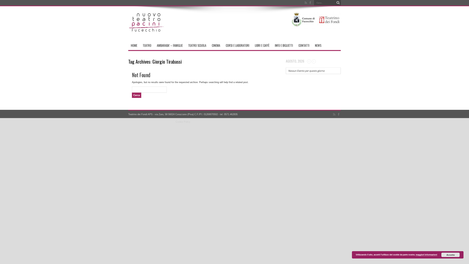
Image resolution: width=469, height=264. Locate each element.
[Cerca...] (338, 3)
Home (134, 45)
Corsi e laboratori (237, 45)
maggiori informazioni (426, 254)
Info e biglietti (284, 45)
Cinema (216, 45)
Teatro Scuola (197, 45)
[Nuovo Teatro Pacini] (146, 31)
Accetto (450, 254)
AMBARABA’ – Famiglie (170, 45)
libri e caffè (262, 45)
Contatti (303, 45)
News (318, 45)
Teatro (147, 45)
